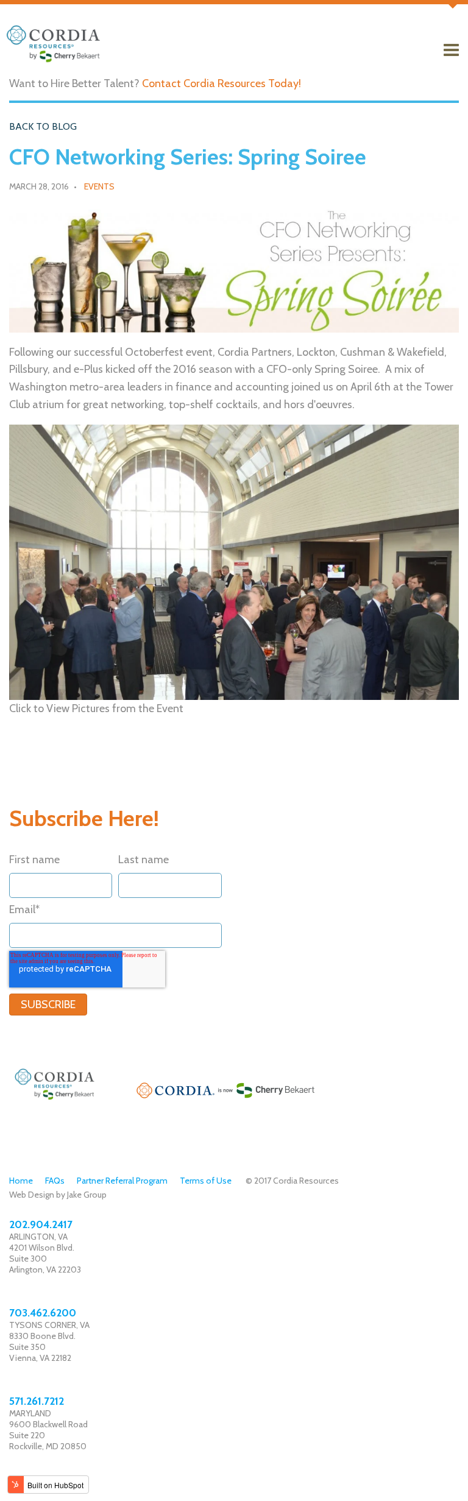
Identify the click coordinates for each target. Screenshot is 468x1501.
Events (99, 186)
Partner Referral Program (122, 1180)
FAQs (55, 1180)
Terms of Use (206, 1180)
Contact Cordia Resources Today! (221, 83)
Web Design (31, 1194)
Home (21, 1180)
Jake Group (87, 1194)
